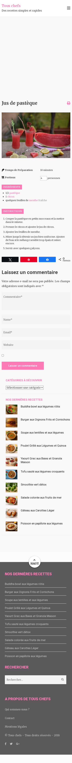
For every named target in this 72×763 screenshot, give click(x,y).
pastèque (14, 192)
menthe (33, 200)
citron (10, 196)
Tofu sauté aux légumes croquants (42, 471)
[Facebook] (5, 743)
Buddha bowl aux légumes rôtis (40, 406)
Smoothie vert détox (33, 484)
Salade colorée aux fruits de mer (41, 497)
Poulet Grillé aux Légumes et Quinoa (43, 445)
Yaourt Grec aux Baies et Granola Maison (30, 616)
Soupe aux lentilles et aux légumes (42, 432)
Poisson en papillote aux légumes (42, 523)
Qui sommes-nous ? (17, 709)
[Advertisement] (36, 54)
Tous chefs (11, 6)
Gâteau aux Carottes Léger (37, 510)
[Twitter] (11, 743)
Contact (10, 718)
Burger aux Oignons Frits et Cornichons (45, 419)
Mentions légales (16, 726)
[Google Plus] (17, 743)
